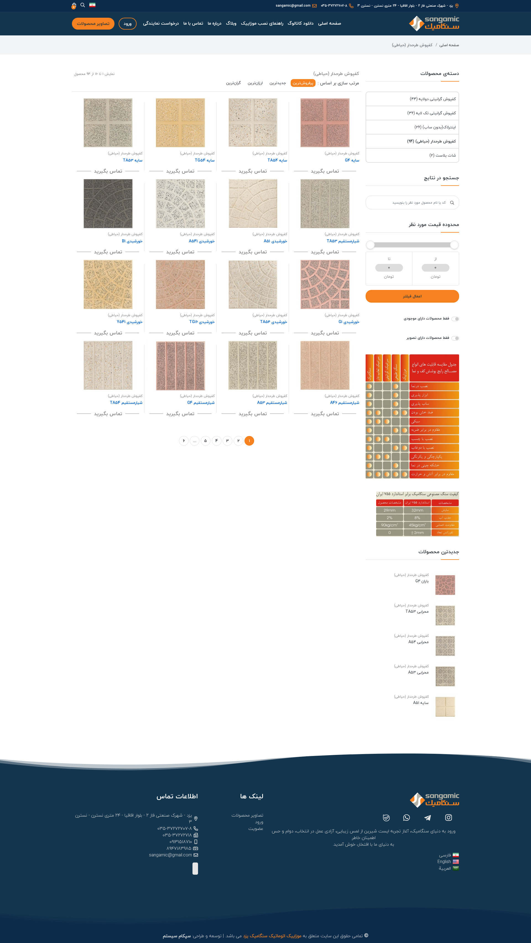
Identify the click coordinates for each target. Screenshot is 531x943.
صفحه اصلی (329, 23)
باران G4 (422, 581)
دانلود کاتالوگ (301, 23)
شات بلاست (443, 155)
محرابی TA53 (417, 611)
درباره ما (215, 23)
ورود (128, 23)
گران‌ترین (233, 82)
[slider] (454, 244)
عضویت (255, 828)
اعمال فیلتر (412, 296)
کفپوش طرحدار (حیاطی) (431, 141)
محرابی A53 (418, 672)
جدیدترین (278, 82)
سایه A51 (421, 703)
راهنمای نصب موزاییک (262, 23)
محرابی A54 (418, 642)
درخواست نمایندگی (161, 23)
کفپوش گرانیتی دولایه (433, 98)
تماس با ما (193, 23)
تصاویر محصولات (93, 23)
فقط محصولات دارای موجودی (426, 318)
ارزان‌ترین (255, 82)
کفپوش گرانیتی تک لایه (431, 113)
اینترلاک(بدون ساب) (435, 127)
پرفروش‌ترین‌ (303, 82)
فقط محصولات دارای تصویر (428, 338)
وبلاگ (231, 23)
